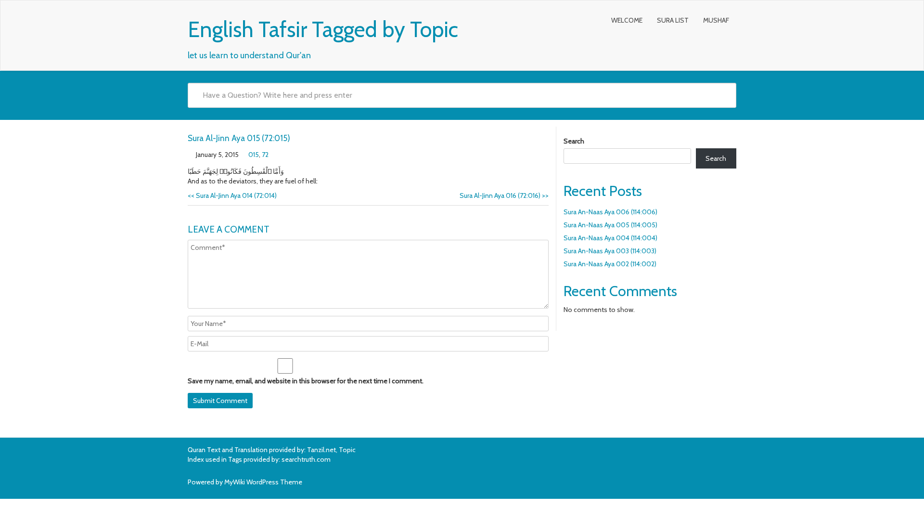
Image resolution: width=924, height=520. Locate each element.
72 (265, 154)
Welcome (626, 20)
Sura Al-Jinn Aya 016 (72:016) (504, 195)
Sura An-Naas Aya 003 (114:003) (610, 251)
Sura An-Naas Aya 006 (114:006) (610, 212)
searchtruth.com (306, 459)
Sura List (673, 20)
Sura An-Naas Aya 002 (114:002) (610, 264)
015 (253, 154)
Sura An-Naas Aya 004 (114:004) (610, 238)
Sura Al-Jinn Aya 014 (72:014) (232, 195)
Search (574, 141)
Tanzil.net (321, 449)
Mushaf (716, 20)
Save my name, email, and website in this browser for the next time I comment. (306, 381)
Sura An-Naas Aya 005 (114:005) (610, 225)
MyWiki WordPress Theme (263, 482)
